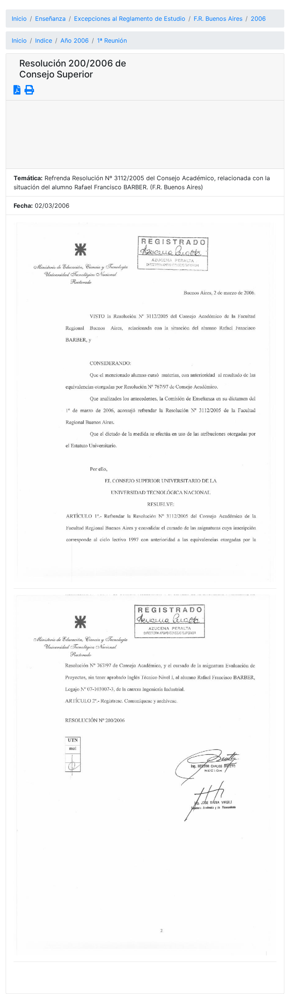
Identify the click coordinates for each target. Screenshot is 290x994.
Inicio (19, 18)
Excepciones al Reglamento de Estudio (129, 18)
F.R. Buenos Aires (218, 18)
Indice (43, 40)
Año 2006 (74, 40)
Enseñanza (50, 18)
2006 (258, 18)
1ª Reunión (112, 40)
